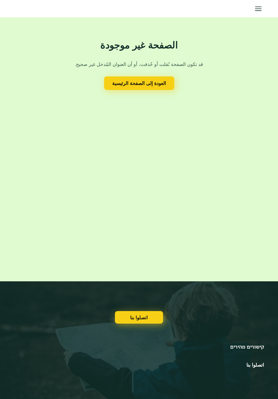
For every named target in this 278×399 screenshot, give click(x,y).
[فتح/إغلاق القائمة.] (258, 9)
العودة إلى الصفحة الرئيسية (139, 83)
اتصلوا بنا (139, 317)
